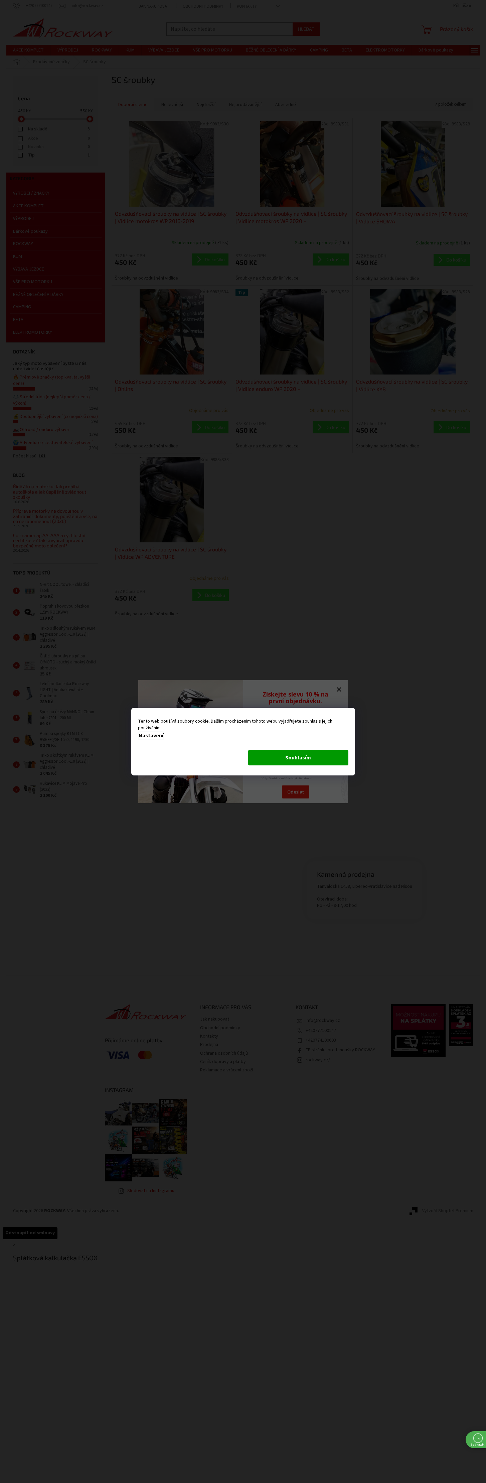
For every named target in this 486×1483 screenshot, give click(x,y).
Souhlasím (298, 757)
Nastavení (151, 735)
